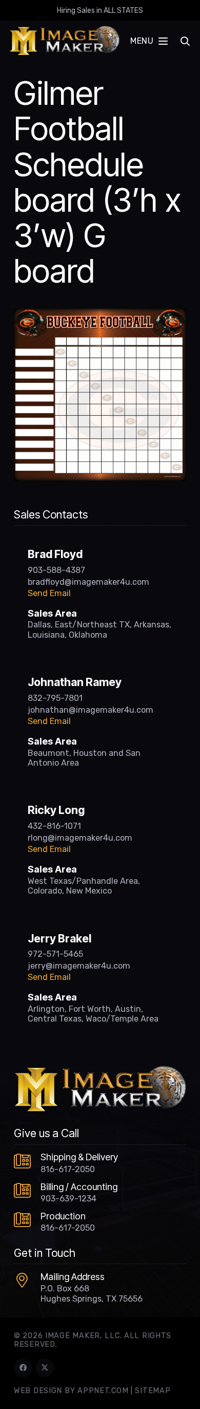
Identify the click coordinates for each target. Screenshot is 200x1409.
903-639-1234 (68, 1198)
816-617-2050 (68, 1169)
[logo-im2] (64, 41)
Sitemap (152, 1390)
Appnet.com (102, 1390)
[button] (149, 41)
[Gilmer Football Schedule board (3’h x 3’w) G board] (100, 314)
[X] (44, 1368)
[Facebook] (23, 1368)
